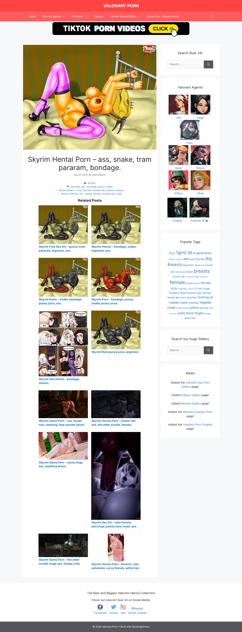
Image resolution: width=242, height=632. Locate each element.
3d (189, 252)
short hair (173, 314)
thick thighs (195, 313)
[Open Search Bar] (211, 16)
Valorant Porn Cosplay (197, 424)
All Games (77, 16)
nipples (205, 302)
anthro (172, 259)
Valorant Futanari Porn (197, 412)
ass (83, 186)
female (177, 282)
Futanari (182, 288)
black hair (199, 265)
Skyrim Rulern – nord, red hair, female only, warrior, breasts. (91, 190)
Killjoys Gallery (191, 395)
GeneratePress (141, 626)
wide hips (190, 317)
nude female (182, 308)
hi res (198, 288)
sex (211, 307)
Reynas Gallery (191, 403)
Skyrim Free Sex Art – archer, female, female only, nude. (91, 193)
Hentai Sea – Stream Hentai (163, 16)
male (183, 302)
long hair (191, 297)
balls (192, 259)
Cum (196, 276)
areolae (179, 259)
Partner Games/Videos (123, 16)
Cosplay (98, 16)
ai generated (202, 253)
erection (204, 277)
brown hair (179, 276)
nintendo (193, 302)
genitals (191, 289)
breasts (202, 271)
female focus (193, 283)
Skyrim (91, 183)
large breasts (188, 292)
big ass (200, 259)
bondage (92, 186)
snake (109, 186)
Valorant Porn (121, 5)
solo (181, 313)
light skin (180, 297)
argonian (75, 186)
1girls (181, 252)
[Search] (208, 64)
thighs (208, 313)
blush (189, 271)
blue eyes (180, 272)
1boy (172, 253)
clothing (189, 277)
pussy (101, 186)
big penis (188, 265)
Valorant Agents (51, 16)
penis (194, 307)
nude (171, 307)
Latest (32, 16)
